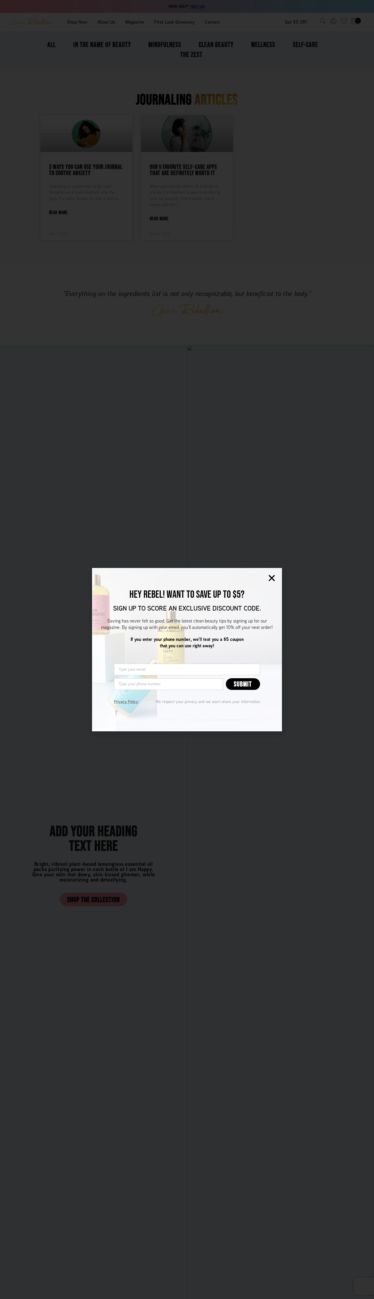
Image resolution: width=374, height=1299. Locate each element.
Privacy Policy (126, 701)
